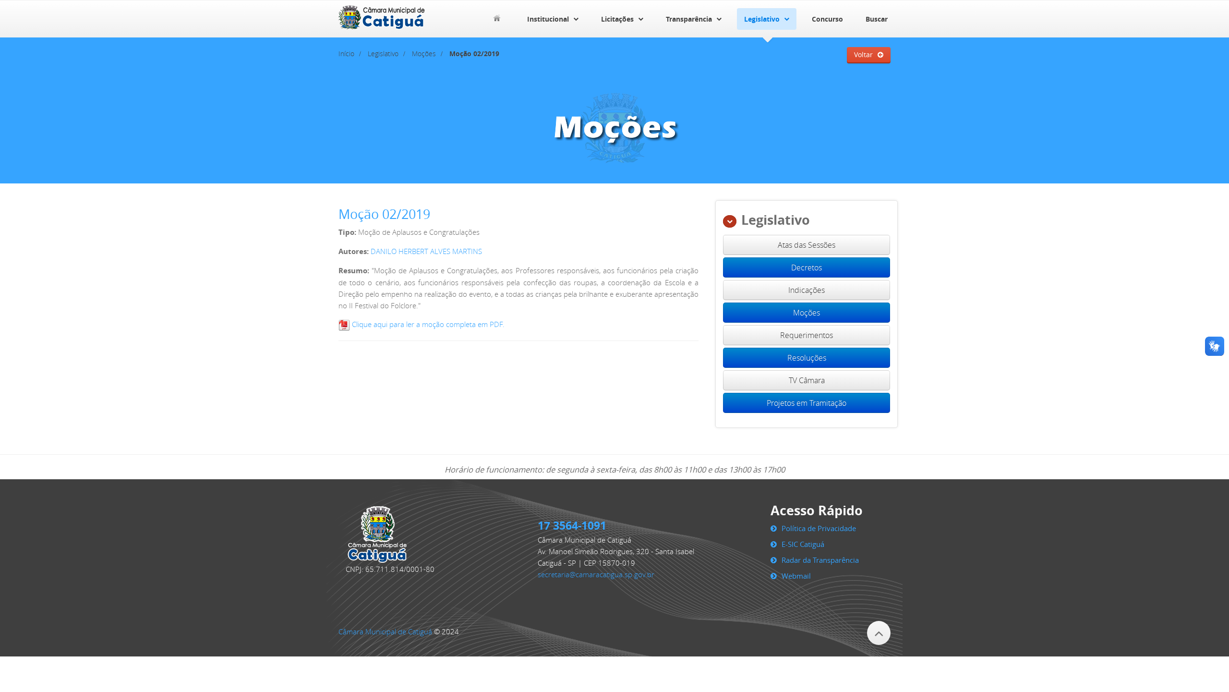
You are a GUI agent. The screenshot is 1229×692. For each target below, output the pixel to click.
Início (346, 53)
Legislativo (762, 19)
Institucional (548, 19)
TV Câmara (807, 380)
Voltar (863, 54)
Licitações (617, 19)
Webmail (796, 576)
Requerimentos (806, 335)
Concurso (827, 19)
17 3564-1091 (572, 525)
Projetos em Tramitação (806, 403)
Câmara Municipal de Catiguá (385, 631)
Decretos (806, 267)
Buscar (877, 19)
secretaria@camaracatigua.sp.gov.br (596, 574)
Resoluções (806, 357)
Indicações (806, 290)
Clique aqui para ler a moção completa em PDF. (427, 324)
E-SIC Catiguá (803, 544)
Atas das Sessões (806, 245)
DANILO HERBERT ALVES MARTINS (426, 251)
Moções (424, 53)
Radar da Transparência (820, 560)
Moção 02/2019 (384, 214)
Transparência (689, 19)
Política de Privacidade (819, 528)
